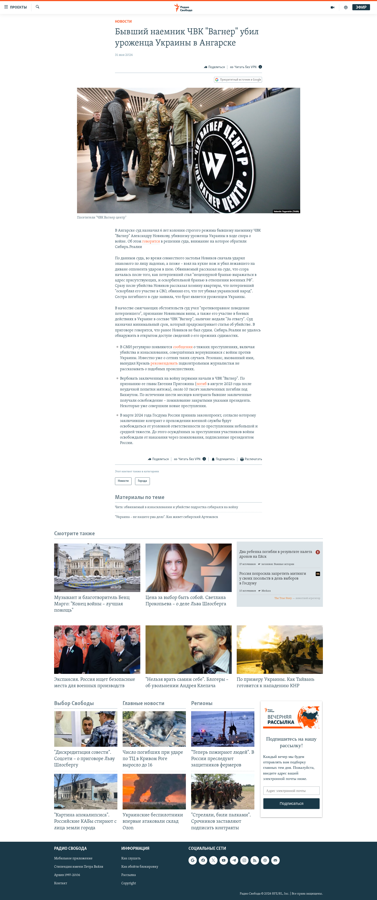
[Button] (214, 67)
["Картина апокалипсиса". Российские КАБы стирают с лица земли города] (85, 791)
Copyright (128, 883)
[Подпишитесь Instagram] (244, 860)
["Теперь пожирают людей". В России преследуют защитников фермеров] (222, 729)
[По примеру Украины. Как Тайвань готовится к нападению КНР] (280, 649)
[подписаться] (275, 860)
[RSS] (254, 860)
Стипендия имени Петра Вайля (78, 867)
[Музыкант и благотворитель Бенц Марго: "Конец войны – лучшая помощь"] (97, 568)
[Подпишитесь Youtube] (223, 860)
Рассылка (128, 875)
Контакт (60, 883)
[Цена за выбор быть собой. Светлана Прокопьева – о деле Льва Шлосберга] (189, 568)
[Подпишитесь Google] (192, 860)
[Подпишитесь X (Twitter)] (213, 860)
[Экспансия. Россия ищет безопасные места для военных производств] (97, 649)
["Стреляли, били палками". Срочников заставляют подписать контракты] (222, 791)
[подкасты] (345, 7)
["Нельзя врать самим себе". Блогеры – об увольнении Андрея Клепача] (189, 649)
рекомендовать (164, 364)
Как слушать (131, 858)
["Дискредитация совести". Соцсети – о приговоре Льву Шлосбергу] (85, 729)
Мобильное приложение (73, 858)
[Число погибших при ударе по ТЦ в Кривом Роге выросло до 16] (154, 729)
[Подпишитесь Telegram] (234, 860)
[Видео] (332, 7)
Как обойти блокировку (139, 867)
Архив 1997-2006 (67, 875)
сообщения (183, 347)
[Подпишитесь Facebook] (203, 860)
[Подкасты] (265, 860)
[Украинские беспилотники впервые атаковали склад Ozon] (154, 791)
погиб (201, 384)
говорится (151, 242)
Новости (123, 22)
